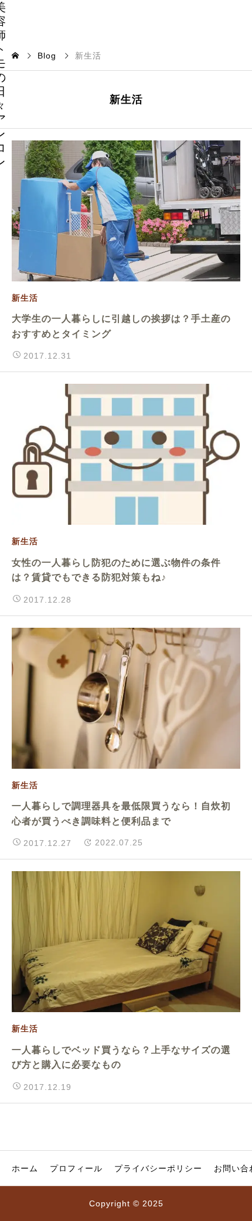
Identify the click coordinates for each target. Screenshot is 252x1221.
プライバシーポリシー (158, 1168)
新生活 (25, 297)
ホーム (25, 1168)
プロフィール (76, 1168)
